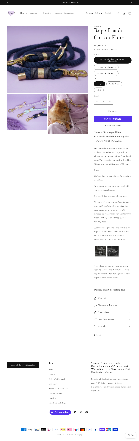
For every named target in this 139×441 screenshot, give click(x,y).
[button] (23, 13)
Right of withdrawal (57, 379)
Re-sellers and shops (57, 403)
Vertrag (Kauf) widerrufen (23, 365)
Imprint (52, 374)
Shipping (97, 49)
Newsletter (53, 398)
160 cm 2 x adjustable (106, 67)
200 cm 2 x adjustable (106, 73)
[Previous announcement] (8, 2)
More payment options (113, 125)
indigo (99, 84)
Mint (99, 90)
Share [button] (99, 335)
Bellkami (65, 435)
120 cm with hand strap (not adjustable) (112, 60)
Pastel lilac (114, 84)
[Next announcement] (131, 2)
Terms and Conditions (58, 389)
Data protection (55, 393)
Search (52, 370)
